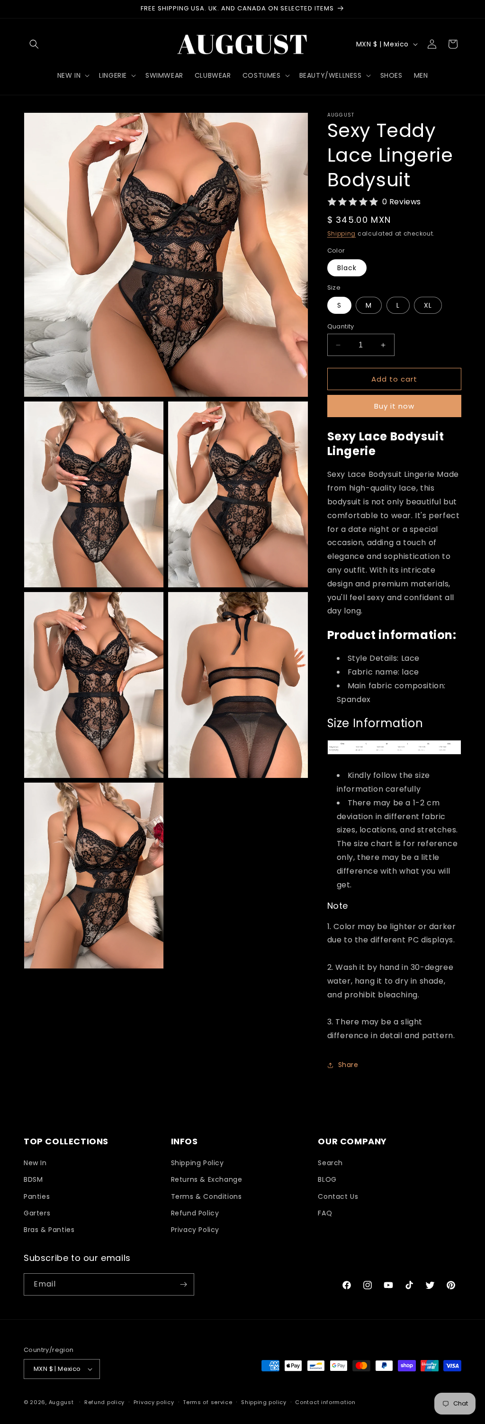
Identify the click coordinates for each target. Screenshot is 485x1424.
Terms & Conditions (206, 1196)
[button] (34, 44)
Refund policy (104, 1402)
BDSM (33, 1179)
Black (347, 268)
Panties (37, 1196)
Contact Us (338, 1196)
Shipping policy (264, 1402)
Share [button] (348, 1064)
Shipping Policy (197, 1163)
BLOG (327, 1179)
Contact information (325, 1402)
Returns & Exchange (206, 1179)
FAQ (325, 1213)
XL (428, 305)
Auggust (62, 1402)
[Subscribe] (183, 1284)
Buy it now (394, 406)
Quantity (340, 326)
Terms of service (207, 1402)
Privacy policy (154, 1402)
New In (35, 1163)
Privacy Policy (195, 1229)
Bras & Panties (49, 1229)
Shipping (341, 233)
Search (330, 1163)
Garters (37, 1213)
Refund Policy (195, 1213)
